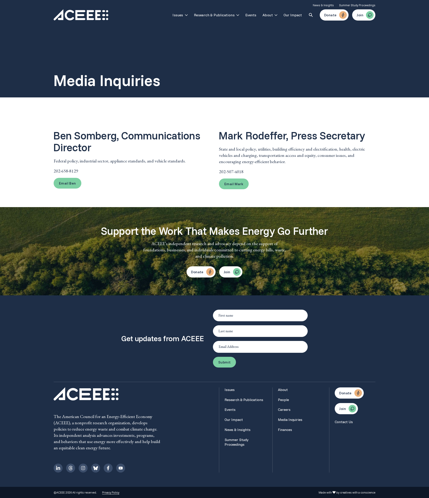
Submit (224, 362)
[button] (67, 183)
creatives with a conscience (357, 492)
